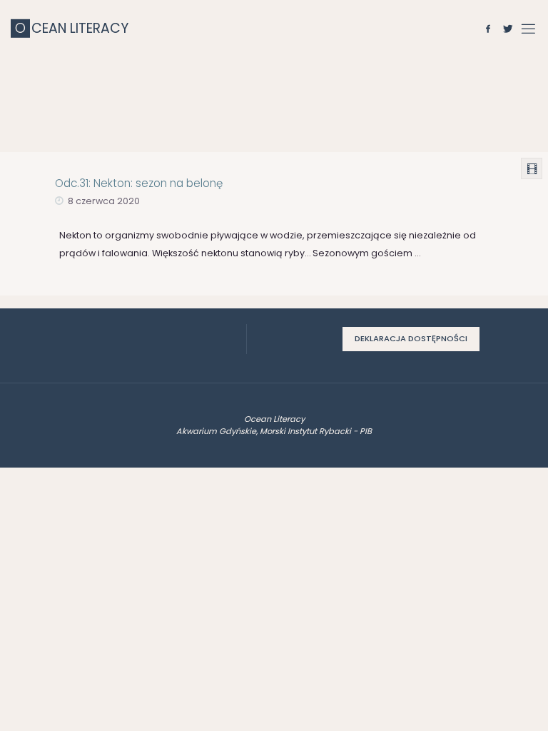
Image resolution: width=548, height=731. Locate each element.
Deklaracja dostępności (411, 338)
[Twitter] (508, 28)
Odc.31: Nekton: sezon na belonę (139, 183)
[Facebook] (488, 28)
